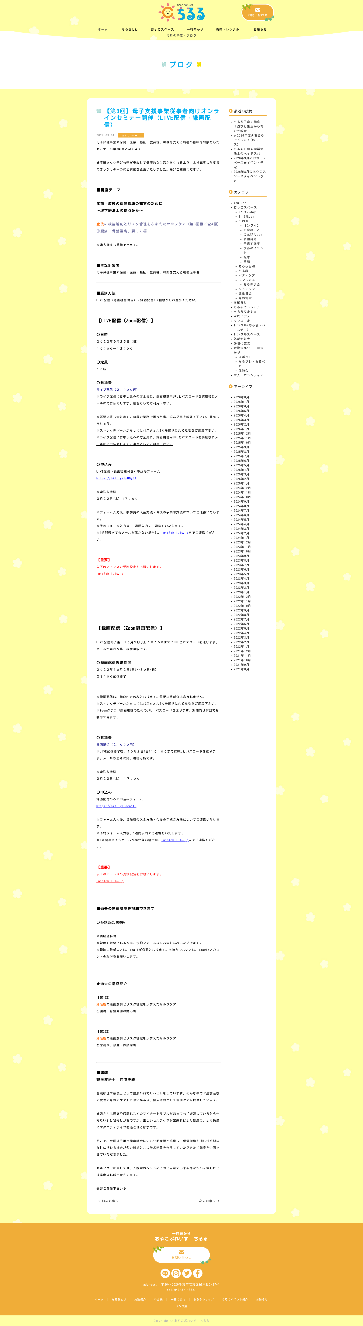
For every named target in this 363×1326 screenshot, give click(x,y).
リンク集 (181, 1306)
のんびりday (253, 234)
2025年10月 (242, 442)
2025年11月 (242, 438)
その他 (244, 221)
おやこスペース (245, 207)
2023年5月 (241, 574)
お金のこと (252, 230)
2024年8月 (241, 506)
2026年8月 (241, 397)
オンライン (252, 225)
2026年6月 (241, 406)
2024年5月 (241, 519)
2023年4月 (241, 578)
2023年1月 (241, 592)
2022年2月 (241, 642)
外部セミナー (244, 338)
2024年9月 (241, 501)
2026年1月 (241, 428)
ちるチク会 (252, 284)
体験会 (244, 370)
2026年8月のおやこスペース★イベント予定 (250, 176)
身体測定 (245, 298)
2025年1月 (241, 483)
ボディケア (247, 275)
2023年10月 (242, 551)
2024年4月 (241, 524)
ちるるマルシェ (245, 311)
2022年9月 (241, 610)
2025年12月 (242, 433)
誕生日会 (245, 293)
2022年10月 (242, 605)
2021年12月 (242, 651)
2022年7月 (241, 619)
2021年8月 (241, 669)
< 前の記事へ (108, 1200)
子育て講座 (252, 243)
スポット (245, 357)
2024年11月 (242, 492)
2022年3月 (241, 637)
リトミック (247, 289)
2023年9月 (241, 555)
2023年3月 (241, 583)
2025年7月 (241, 456)
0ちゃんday (247, 211)
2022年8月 (241, 614)
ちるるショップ (203, 1299)
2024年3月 (241, 528)
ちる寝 (244, 270)
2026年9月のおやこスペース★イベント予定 (250, 163)
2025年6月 (241, 460)
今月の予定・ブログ (181, 35)
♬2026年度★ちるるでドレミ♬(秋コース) (249, 140)
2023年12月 (242, 542)
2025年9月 (241, 447)
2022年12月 (242, 596)
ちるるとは (119, 1299)
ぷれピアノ (242, 316)
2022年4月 (241, 632)
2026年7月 (241, 401)
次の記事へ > (209, 1200)
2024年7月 (241, 510)
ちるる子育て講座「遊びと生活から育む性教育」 (249, 126)
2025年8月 (241, 451)
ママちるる (247, 279)
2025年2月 (241, 478)
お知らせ (240, 302)
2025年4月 (241, 469)
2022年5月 (241, 628)
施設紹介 (140, 1299)
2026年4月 (241, 415)
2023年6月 (241, 569)
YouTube (240, 202)
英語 (247, 261)
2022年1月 (241, 646)
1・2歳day (246, 216)
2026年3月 (241, 419)
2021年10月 (242, 660)
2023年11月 (242, 546)
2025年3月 (241, 474)
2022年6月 (241, 623)
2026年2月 (241, 424)
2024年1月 (241, 537)
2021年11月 (242, 655)
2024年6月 (241, 515)
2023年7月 (241, 564)
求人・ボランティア (249, 375)
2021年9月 (241, 664)
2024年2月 (241, 533)
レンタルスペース (247, 334)
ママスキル (242, 320)
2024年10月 (242, 496)
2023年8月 (241, 560)
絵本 (247, 257)
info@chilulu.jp (175, 532)
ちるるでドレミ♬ (247, 307)
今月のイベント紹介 (235, 1299)
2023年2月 (241, 587)
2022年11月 (242, 601)
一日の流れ (178, 1299)
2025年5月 (241, 465)
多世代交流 (242, 343)
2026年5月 (241, 410)
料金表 (158, 1299)
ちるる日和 (247, 266)
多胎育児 (250, 239)
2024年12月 (242, 487)
